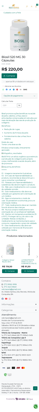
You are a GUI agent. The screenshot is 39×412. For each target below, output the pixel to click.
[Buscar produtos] (27, 6)
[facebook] (3, 299)
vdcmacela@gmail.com (11, 289)
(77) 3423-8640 (10, 287)
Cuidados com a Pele (12, 13)
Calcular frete (7, 101)
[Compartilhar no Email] (20, 90)
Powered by (10, 399)
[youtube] (6, 299)
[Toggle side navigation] (3, 6)
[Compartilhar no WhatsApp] (3, 90)
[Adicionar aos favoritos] (4, 242)
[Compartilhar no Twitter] (10, 90)
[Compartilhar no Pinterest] (17, 90)
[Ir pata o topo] (35, 388)
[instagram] (10, 299)
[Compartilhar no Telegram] (13, 90)
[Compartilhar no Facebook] (6, 90)
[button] (32, 6)
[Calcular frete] (19, 105)
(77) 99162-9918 (10, 284)
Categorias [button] (7, 310)
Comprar (11, 271)
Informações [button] (8, 304)
